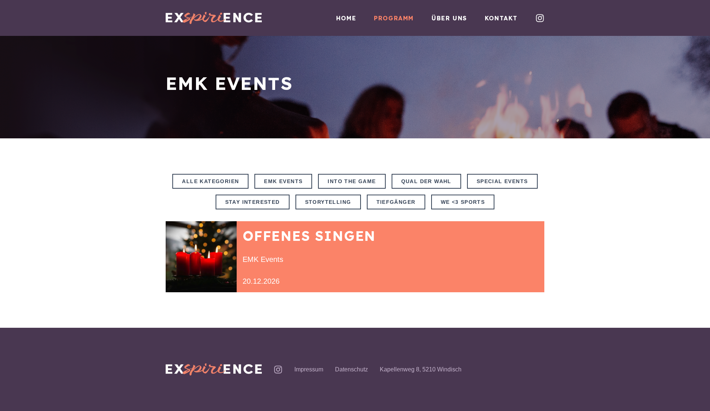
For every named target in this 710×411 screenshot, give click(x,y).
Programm (394, 18)
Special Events (502, 181)
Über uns (449, 18)
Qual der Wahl (426, 181)
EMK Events (283, 181)
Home (346, 18)
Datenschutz (351, 369)
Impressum (308, 369)
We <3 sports (463, 202)
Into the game (352, 181)
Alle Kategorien (210, 181)
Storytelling (328, 202)
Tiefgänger (396, 202)
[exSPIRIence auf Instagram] (539, 18)
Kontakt (501, 18)
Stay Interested (252, 202)
